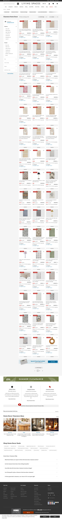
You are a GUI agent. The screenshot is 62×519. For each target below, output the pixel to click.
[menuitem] (57, 4)
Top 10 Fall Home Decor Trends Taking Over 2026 (10, 434)
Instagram (52, 495)
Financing (12, 491)
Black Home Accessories (34, 448)
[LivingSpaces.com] (31, 3)
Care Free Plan (36, 488)
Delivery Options (52, 0)
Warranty (12, 493)
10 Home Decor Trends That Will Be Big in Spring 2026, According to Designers (24, 435)
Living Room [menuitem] (11, 6)
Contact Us (4, 489)
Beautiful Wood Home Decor (8, 450)
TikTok (56, 495)
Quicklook (25, 40)
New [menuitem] (6, 6)
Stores (58, 0)
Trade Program (36, 493)
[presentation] (43, 17)
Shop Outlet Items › (12, 399)
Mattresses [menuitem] (21, 6)
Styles (24, 432)
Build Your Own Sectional (37, 499)
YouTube (54, 495)
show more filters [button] (10, 73)
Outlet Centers (23, 494)
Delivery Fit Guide (13, 488)
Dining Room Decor (44, 450)
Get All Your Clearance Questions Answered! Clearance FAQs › (32, 405)
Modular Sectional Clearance (44, 448)
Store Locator (49, 488)
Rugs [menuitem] (47, 6)
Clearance (4, 9)
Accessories (8, 9)
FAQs (4, 493)
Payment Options (13, 489)
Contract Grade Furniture (37, 494)
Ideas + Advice (36, 489)
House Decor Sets (13, 446)
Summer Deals (6, 446)
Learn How (29, 34)
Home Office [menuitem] (31, 6)
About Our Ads (36, 496)
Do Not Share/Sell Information (38, 504)
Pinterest (48, 495)
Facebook (50, 495)
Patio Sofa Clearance (41, 446)
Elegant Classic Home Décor (19, 450)
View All (57, 416)
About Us (22, 488)
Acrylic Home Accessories (53, 450)
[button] (29, 33)
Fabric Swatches (36, 501)
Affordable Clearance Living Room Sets (9, 448)
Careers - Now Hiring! (23, 491)
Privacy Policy (4, 517)
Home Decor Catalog (21, 446)
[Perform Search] (18, 4)
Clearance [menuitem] (51, 6)
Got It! (55, 516)
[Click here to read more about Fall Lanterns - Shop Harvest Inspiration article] (52, 424)
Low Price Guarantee (23, 493)
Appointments (50, 489)
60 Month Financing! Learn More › (9, 0)
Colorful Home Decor (28, 450)
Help (48, 0)
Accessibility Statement (24, 496)
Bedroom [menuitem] (16, 6)
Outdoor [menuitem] (42, 6)
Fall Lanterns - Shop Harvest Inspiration (52, 434)
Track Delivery (5, 496)
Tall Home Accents (36, 450)
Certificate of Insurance (14, 496)
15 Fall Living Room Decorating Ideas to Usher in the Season (38, 434)
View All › (57, 411)
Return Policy (12, 494)
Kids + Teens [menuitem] (37, 6)
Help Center (5, 488)
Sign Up (28, 512)
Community (22, 489)
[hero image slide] (31, 379)
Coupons (35, 491)
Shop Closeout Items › (31, 400)
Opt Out (44, 516)
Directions (4, 491)
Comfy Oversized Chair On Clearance (23, 448)
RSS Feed (58, 495)
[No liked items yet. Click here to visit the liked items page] (53, 4)
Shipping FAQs (5, 494)
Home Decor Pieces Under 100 (50, 446)
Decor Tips (10, 432)
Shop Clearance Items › (50, 399)
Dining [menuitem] (26, 6)
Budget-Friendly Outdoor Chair (31, 446)
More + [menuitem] (56, 6)
